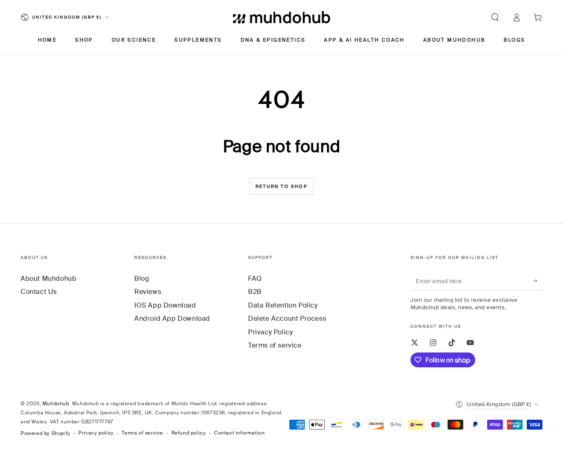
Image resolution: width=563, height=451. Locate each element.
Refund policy (188, 433)
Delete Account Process (287, 318)
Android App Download (172, 318)
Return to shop (281, 186)
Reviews (147, 291)
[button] (495, 17)
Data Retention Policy (283, 305)
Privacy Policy (270, 332)
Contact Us (39, 291)
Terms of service (275, 345)
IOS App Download (165, 305)
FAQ (255, 278)
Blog (141, 278)
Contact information (239, 433)
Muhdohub (55, 403)
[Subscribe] (537, 281)
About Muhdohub (48, 278)
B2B (255, 291)
